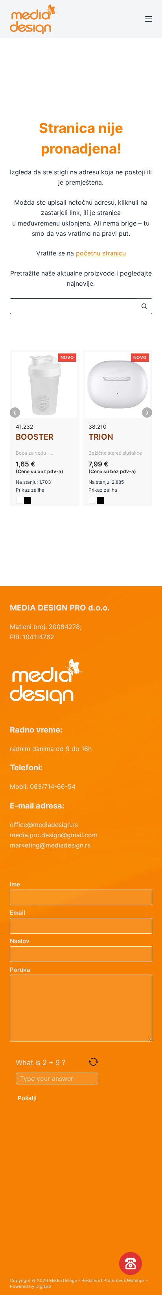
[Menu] (148, 18)
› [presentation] (147, 412)
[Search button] (144, 306)
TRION (100, 437)
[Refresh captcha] (93, 1062)
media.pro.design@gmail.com (54, 835)
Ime (15, 884)
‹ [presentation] (15, 412)
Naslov (19, 941)
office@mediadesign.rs (44, 825)
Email (17, 912)
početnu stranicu (101, 253)
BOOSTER (34, 437)
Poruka (20, 969)
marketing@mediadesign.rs (50, 845)
